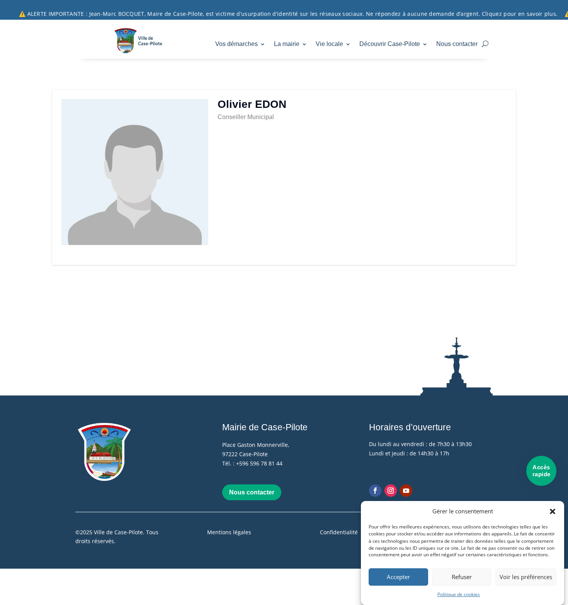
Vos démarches (236, 44)
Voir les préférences (526, 577)
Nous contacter (457, 44)
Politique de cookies (458, 594)
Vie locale (329, 44)
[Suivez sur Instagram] (390, 490)
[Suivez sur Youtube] (406, 490)
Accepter (398, 577)
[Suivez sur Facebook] (375, 490)
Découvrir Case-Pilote (389, 44)
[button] (552, 511)
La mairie (286, 44)
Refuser (462, 577)
